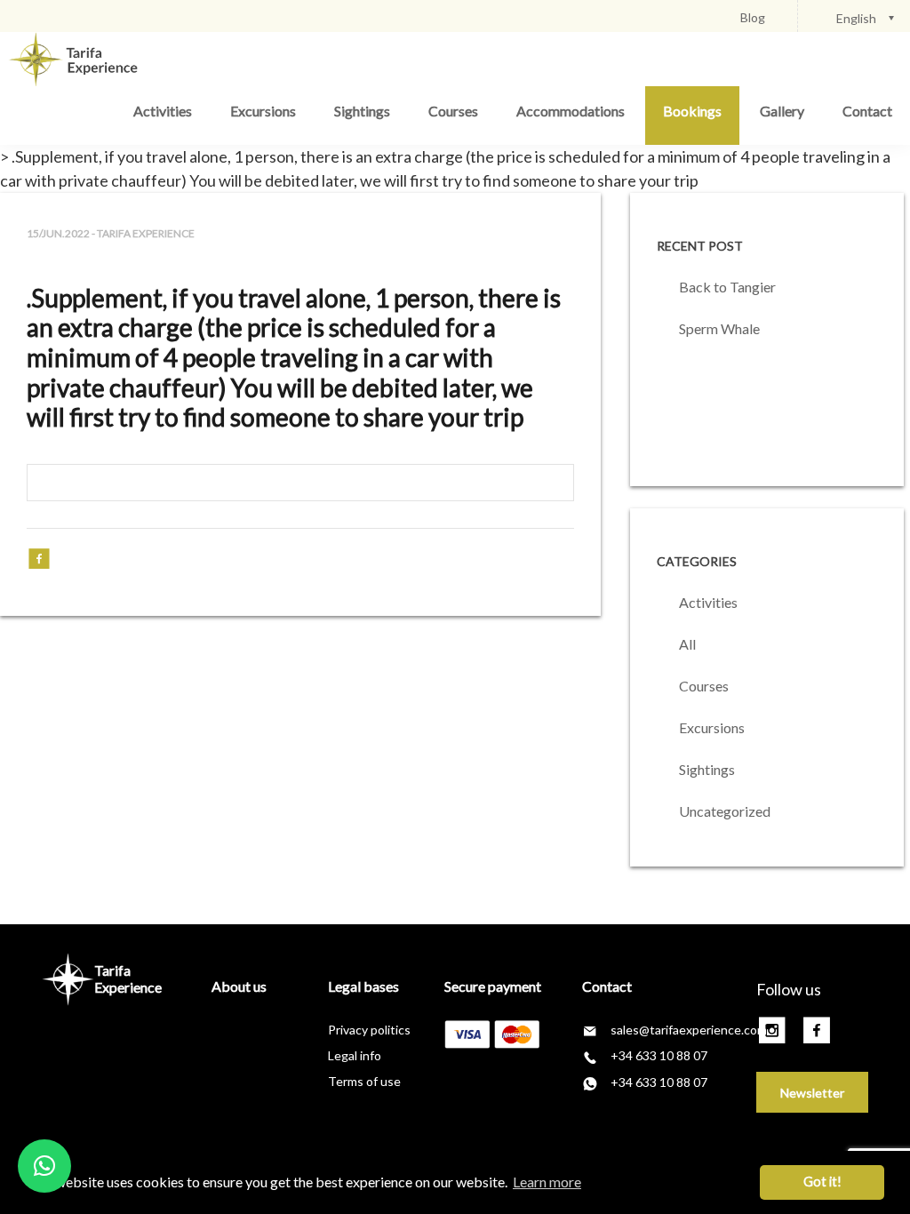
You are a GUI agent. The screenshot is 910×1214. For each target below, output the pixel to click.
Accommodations (570, 110)
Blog (752, 17)
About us (239, 986)
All (687, 643)
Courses (453, 110)
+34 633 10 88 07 (659, 1055)
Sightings (362, 110)
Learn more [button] (547, 1181)
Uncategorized (724, 811)
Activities (162, 110)
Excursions (263, 110)
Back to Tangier (727, 286)
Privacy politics (369, 1029)
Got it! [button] (822, 1181)
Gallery (782, 110)
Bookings (692, 110)
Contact (867, 110)
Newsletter (812, 1092)
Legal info (354, 1055)
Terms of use (364, 1081)
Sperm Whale (719, 328)
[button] (44, 1166)
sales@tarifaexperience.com (679, 1029)
